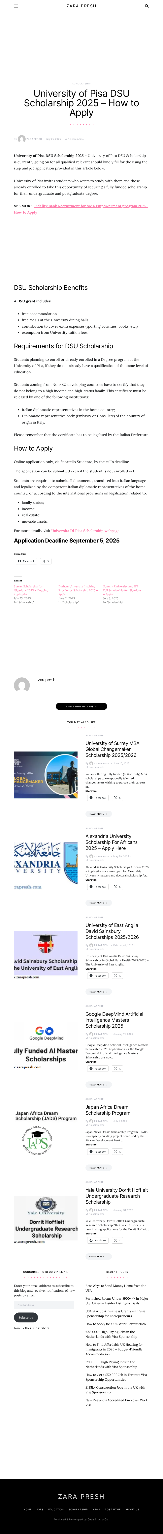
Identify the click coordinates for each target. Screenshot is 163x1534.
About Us (132, 1509)
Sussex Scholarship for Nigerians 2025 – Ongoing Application (31, 590)
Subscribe (25, 1317)
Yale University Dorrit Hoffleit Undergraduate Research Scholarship (116, 1196)
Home (28, 1509)
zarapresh (34, 139)
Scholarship (81, 83)
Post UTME (113, 1509)
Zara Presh (82, 6)
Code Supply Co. (98, 1519)
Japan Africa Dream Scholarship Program (107, 1110)
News (96, 1509)
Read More (96, 813)
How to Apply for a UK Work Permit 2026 (115, 1324)
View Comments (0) (79, 706)
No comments (75, 138)
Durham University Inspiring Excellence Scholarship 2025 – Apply (78, 590)
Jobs (40, 1509)
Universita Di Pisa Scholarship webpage (85, 530)
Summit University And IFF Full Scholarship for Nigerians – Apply (122, 590)
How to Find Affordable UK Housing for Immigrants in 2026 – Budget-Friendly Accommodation (114, 1349)
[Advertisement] (81, 52)
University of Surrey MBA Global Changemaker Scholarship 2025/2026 (112, 749)
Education (56, 1509)
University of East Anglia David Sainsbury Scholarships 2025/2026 (112, 931)
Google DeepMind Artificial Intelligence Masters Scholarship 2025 (114, 1020)
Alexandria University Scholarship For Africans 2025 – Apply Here (111, 842)
